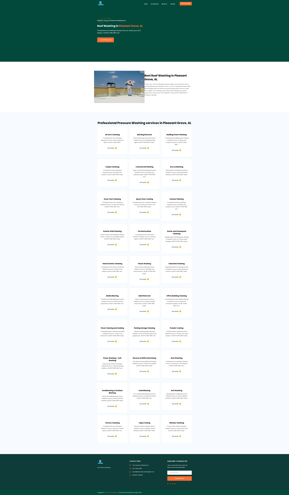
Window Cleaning (176, 423)
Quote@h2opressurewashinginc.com (143, 472)
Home (146, 4)
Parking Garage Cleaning (144, 328)
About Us (164, 4)
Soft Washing (176, 390)
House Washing (144, 263)
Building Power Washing (177, 134)
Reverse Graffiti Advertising (144, 358)
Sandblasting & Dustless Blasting (112, 391)
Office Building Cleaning (176, 296)
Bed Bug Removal (144, 134)
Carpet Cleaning (112, 167)
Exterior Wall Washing (112, 231)
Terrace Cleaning (112, 423)
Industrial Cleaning (177, 263)
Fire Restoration (144, 231)
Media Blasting (112, 296)
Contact (172, 4)
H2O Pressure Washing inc (111, 492)
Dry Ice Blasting (176, 167)
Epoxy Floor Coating (144, 199)
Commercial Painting (144, 167)
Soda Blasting (144, 390)
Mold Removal (144, 296)
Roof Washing (176, 358)
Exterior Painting (177, 199)
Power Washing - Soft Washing (112, 359)
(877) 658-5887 (185, 3)
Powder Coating (176, 328)
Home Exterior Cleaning (112, 263)
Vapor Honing (144, 423)
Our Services (154, 4)
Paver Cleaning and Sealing (112, 328)
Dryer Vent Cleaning (112, 199)
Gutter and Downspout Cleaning (176, 232)
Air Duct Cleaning (112, 134)
